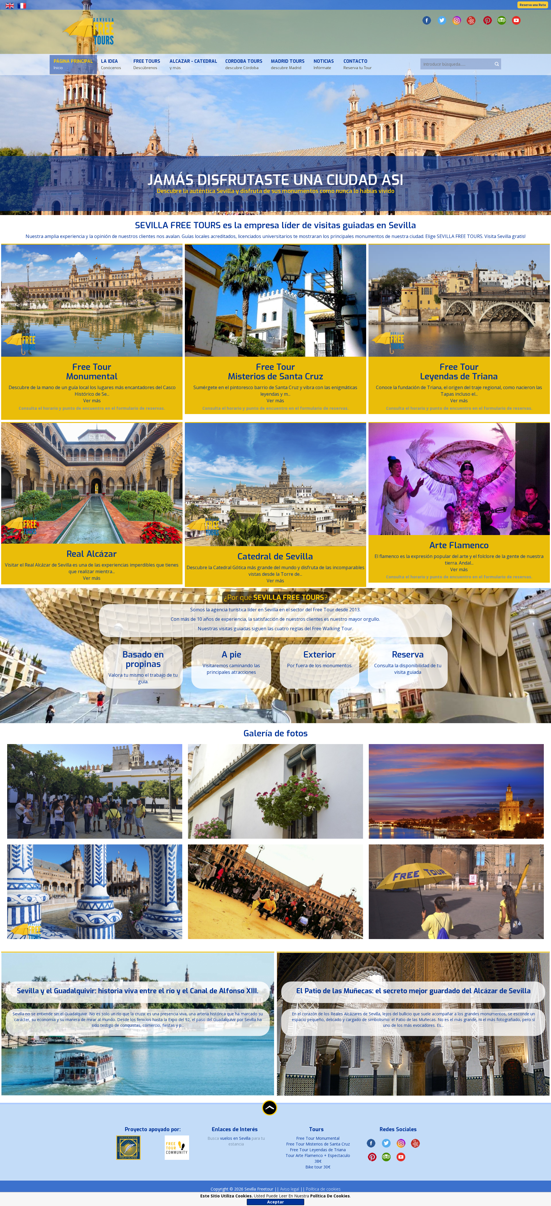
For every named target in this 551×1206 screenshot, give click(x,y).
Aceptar (275, 1202)
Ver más (92, 400)
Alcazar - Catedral (193, 64)
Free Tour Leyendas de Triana (459, 371)
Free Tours (146, 64)
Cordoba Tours (243, 64)
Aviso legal (289, 1189)
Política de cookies (323, 1189)
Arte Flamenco (459, 545)
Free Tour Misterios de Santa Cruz (275, 371)
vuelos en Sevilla (236, 1138)
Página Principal (73, 64)
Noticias (324, 64)
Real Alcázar (92, 554)
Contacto (358, 64)
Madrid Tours (287, 64)
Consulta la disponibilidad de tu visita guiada (407, 668)
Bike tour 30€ (317, 1167)
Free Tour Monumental (92, 371)
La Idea (111, 64)
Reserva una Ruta (533, 5)
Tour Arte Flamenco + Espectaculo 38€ (318, 1158)
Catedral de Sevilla (275, 556)
